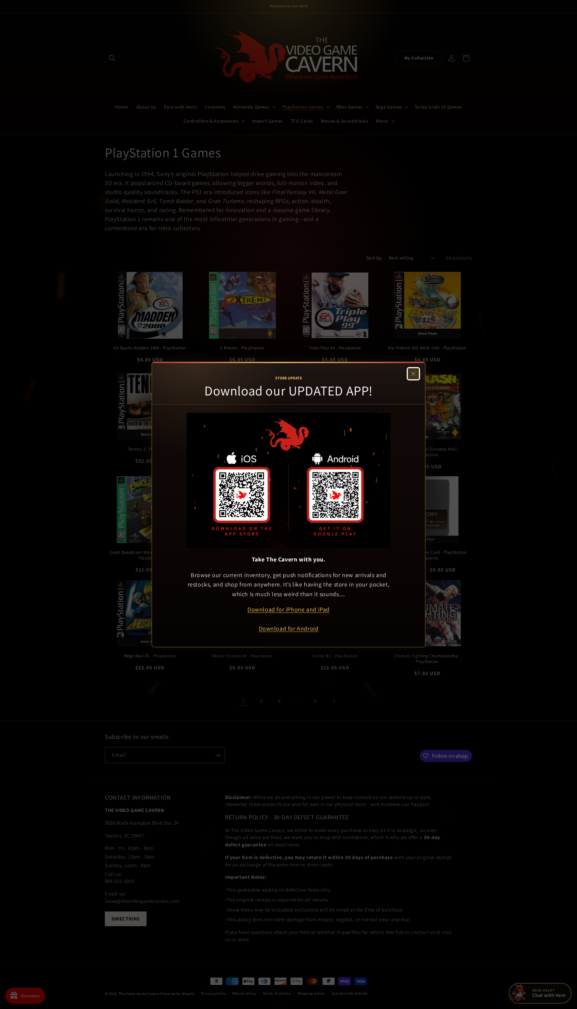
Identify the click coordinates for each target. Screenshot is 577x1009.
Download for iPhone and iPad (288, 609)
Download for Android (289, 628)
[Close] (413, 373)
